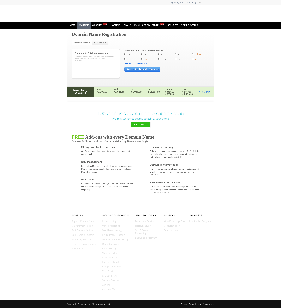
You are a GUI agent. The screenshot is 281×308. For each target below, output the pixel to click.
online (198, 54)
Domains (83, 25)
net (145, 54)
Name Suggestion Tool (83, 239)
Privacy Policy (187, 303)
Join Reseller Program (200, 221)
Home (72, 25)
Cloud (127, 25)
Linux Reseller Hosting (113, 234)
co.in (163, 59)
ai (179, 54)
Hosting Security (143, 225)
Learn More (140, 124)
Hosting (115, 25)
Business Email (109, 257)
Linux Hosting (109, 221)
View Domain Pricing (82, 225)
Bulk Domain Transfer (83, 234)
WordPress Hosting (112, 230)
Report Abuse (171, 230)
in (162, 54)
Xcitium (106, 284)
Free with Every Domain (84, 243)
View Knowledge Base (175, 221)
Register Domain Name (83, 221)
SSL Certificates (110, 275)
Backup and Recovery (146, 237)
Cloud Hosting (109, 248)
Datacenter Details (144, 221)
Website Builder (110, 252)
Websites (99, 25)
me (179, 59)
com (129, 54)
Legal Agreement (205, 303)
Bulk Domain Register (83, 230)
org (128, 59)
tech (197, 59)
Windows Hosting (111, 225)
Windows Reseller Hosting (115, 239)
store (146, 59)
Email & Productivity (149, 25)
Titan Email (107, 271)
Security (173, 25)
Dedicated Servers (111, 243)
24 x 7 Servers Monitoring (142, 232)
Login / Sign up (176, 2)
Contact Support (172, 225)
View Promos (78, 248)
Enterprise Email (110, 262)
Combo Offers (189, 25)
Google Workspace (111, 266)
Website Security (110, 280)
